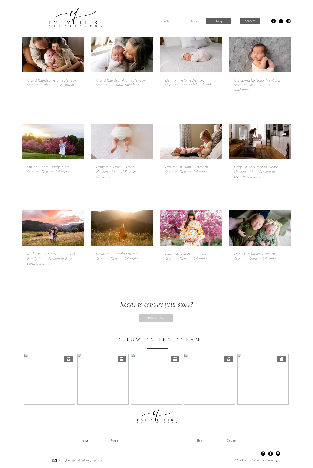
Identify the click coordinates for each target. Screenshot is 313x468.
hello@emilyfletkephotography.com (81, 460)
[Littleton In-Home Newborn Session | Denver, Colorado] (191, 141)
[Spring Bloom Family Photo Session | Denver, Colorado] (53, 141)
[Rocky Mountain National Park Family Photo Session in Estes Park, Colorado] (53, 228)
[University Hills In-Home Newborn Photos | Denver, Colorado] (122, 141)
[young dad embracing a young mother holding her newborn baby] (53, 54)
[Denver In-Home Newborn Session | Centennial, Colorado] (191, 54)
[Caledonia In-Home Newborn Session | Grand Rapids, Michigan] (260, 54)
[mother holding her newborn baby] (122, 54)
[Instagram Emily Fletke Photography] (288, 21)
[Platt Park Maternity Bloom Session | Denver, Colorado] (191, 228)
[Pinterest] (273, 21)
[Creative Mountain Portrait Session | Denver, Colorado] (122, 228)
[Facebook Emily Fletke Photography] (281, 21)
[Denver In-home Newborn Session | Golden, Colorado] (260, 228)
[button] (165, 21)
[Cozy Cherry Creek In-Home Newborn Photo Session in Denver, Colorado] (260, 141)
